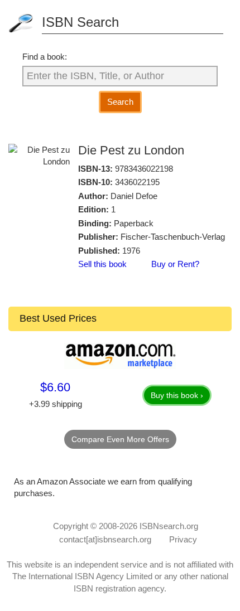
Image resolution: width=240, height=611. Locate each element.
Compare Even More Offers (120, 439)
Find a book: (44, 56)
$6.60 (55, 387)
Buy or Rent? (175, 264)
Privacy (183, 539)
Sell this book (102, 264)
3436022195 (137, 182)
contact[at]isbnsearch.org (105, 539)
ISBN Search (80, 22)
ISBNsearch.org (169, 526)
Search (120, 101)
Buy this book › (177, 395)
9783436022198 (144, 168)
